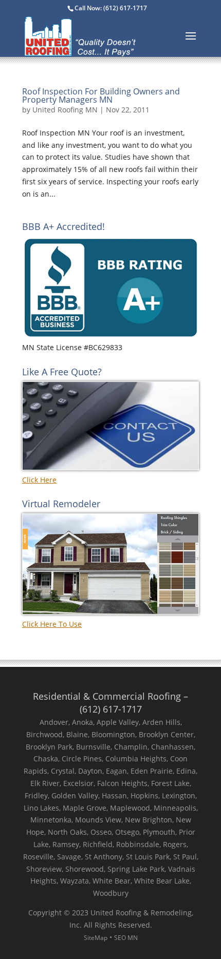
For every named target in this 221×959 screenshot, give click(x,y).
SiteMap (95, 937)
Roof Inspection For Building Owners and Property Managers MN (101, 95)
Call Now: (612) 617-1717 (111, 8)
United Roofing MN (65, 109)
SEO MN (126, 937)
